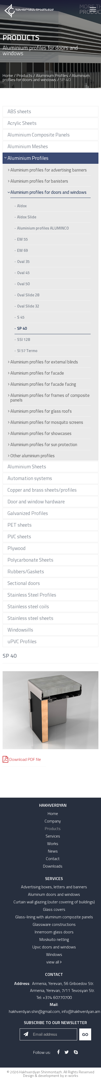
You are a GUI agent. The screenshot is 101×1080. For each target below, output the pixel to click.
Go (85, 1034)
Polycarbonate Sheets (30, 559)
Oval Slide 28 (28, 295)
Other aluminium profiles (32, 455)
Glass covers (54, 909)
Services (53, 836)
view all (53, 961)
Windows (54, 954)
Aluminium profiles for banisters (39, 181)
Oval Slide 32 (28, 306)
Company (53, 821)
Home (8, 75)
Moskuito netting (54, 939)
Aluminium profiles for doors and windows (46, 77)
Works (52, 843)
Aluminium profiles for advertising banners (48, 170)
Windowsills (20, 629)
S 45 (20, 317)
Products (24, 75)
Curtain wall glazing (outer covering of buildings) (54, 901)
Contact (53, 858)
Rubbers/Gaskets (26, 571)
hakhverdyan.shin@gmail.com (34, 1011)
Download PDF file (25, 759)
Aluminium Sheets (27, 466)
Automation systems (30, 478)
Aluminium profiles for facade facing (43, 385)
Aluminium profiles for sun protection (43, 445)
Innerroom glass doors (54, 931)
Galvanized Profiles (28, 513)
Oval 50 (23, 284)
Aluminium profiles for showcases (40, 434)
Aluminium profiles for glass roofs (41, 411)
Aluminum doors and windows (54, 894)
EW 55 (22, 239)
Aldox (22, 206)
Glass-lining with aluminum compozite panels (54, 916)
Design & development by (50, 1075)
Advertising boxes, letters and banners (54, 886)
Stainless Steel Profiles (32, 594)
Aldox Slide (26, 217)
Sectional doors (24, 583)
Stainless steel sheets (30, 618)
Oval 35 (23, 261)
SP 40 (22, 328)
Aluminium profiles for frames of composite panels (50, 398)
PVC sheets (19, 536)
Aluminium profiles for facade (37, 373)
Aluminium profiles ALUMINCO (43, 228)
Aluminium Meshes (28, 146)
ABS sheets (19, 111)
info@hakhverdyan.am (81, 1011)
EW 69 (22, 250)
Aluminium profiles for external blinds (44, 362)
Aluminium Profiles (52, 75)
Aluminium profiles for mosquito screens (46, 423)
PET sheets (20, 524)
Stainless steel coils (28, 606)
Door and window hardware (36, 501)
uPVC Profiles (22, 641)
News (53, 851)
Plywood (17, 548)
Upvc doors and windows (54, 946)
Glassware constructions (54, 924)
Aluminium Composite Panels (39, 134)
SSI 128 (23, 339)
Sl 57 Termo (27, 351)
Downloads (52, 866)
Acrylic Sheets (22, 123)
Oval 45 (23, 273)
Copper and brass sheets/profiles (42, 489)
